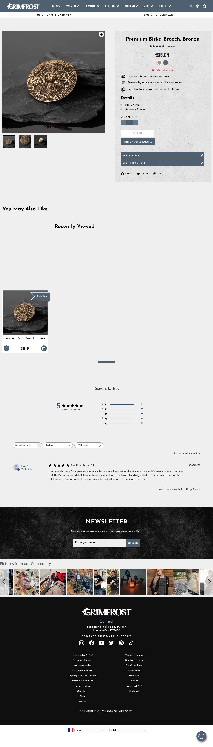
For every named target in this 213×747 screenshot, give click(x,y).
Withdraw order (82, 665)
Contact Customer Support (106, 636)
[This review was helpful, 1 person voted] (191, 489)
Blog (82, 696)
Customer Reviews (82, 670)
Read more (143, 479)
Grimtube (134, 675)
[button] (4, 582)
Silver (165, 62)
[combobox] (58, 445)
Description (131, 155)
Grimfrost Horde (134, 660)
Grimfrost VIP (134, 686)
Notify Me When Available (138, 141)
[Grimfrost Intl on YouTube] (101, 642)
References (134, 670)
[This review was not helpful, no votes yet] (196, 489)
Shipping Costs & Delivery (82, 675)
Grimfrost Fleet (134, 665)
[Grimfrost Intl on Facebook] (91, 642)
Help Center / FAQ (82, 655)
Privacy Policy (82, 686)
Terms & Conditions (82, 681)
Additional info (134, 162)
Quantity (129, 117)
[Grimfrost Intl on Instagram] (81, 642)
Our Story (82, 691)
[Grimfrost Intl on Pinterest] (121, 642)
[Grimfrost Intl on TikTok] (131, 642)
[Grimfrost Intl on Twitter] (111, 642)
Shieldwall (134, 691)
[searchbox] (24, 445)
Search (82, 701)
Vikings (134, 681)
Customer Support (82, 660)
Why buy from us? (134, 655)
